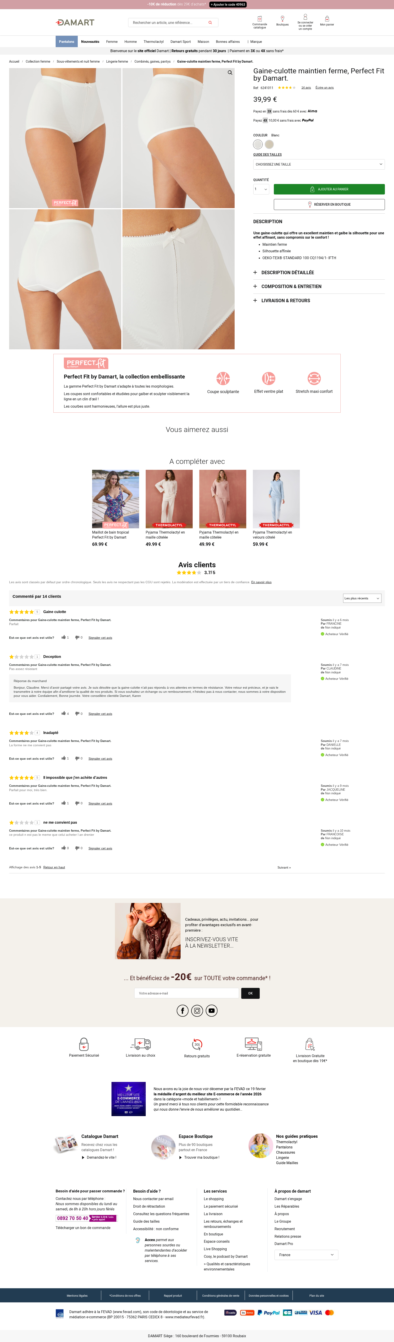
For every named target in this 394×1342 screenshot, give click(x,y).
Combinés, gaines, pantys (153, 61)
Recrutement (285, 1228)
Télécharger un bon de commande (83, 1227)
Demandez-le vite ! (101, 1157)
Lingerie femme (117, 61)
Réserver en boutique (332, 204)
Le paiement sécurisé (221, 1206)
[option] (257, 144)
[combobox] (173, 22)
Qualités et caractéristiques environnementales (227, 1266)
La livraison (213, 1213)
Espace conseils (217, 1241)
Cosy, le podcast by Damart (226, 1256)
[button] (319, 164)
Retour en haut (54, 867)
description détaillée (288, 272)
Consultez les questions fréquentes (161, 1213)
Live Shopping (215, 1248)
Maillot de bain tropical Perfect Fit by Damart (110, 535)
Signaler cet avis (100, 637)
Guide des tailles (146, 1221)
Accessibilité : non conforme (156, 1228)
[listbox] (319, 145)
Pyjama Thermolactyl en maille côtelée (165, 535)
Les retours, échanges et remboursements (223, 1224)
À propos (282, 1213)
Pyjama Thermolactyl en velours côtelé (272, 535)
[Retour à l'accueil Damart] (75, 22)
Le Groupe (283, 1221)
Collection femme (38, 61)
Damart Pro (284, 1243)
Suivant (284, 867)
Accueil (14, 61)
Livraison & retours (286, 300)
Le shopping (214, 1198)
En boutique (213, 1234)
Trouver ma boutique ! (201, 1157)
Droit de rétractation (149, 1206)
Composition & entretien (291, 286)
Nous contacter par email (153, 1198)
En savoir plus (261, 582)
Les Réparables (287, 1206)
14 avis (306, 87)
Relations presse (288, 1236)
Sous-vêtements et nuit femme (78, 61)
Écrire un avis (325, 87)
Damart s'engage (288, 1198)
